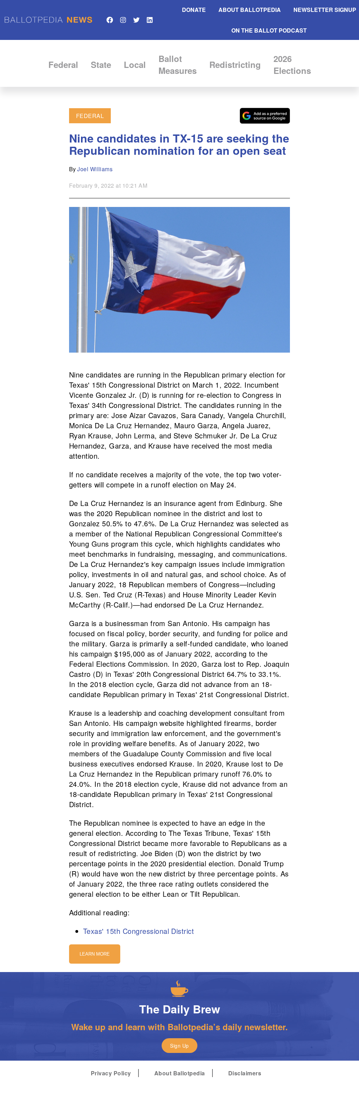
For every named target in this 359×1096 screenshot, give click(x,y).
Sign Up (179, 1045)
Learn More (95, 954)
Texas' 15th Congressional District (138, 931)
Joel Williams (95, 169)
